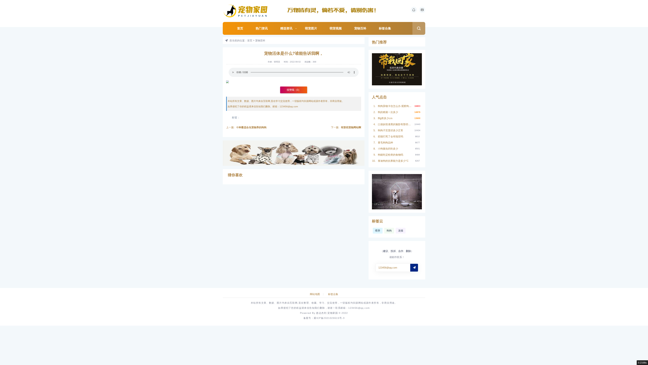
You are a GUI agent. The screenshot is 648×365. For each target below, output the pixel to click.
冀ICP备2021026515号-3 (329, 318)
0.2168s (642, 362)
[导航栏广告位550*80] (333, 10)
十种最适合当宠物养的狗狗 (251, 127)
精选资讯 (286, 28)
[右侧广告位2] (397, 191)
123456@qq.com (289, 106)
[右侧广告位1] (397, 69)
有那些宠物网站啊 (351, 127)
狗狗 (389, 230)
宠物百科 (360, 28)
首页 (240, 28)
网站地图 (315, 294)
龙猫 (400, 230)
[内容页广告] (293, 153)
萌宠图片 (311, 28)
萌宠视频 (336, 28)
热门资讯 (262, 28)
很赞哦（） (294, 89)
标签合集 (385, 28)
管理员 (277, 62)
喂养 (377, 230)
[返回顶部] (637, 324)
